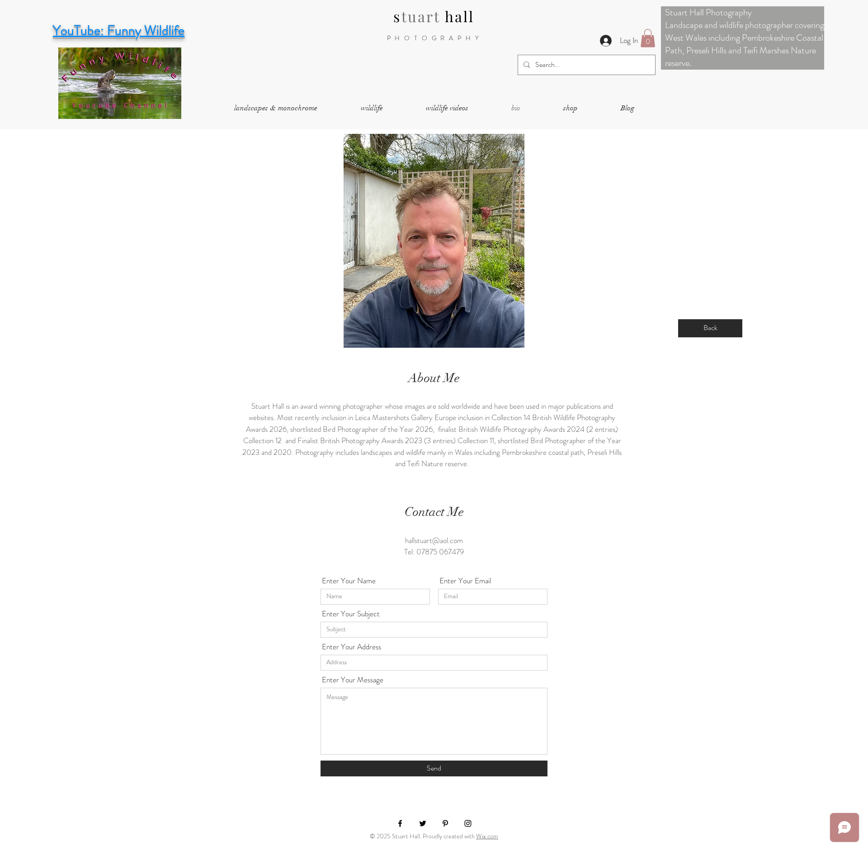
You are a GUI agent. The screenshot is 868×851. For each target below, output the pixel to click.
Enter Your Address (351, 647)
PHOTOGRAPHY (435, 38)
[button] (648, 38)
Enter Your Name (349, 581)
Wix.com (487, 836)
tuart (423, 16)
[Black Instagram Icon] (467, 823)
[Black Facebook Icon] (400, 823)
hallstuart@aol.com (434, 540)
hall (460, 16)
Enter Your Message (352, 680)
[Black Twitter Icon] (422, 823)
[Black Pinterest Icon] (445, 823)
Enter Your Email (465, 581)
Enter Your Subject (351, 614)
